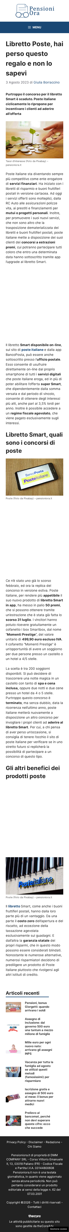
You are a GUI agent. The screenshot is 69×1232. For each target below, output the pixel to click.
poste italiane (32, 350)
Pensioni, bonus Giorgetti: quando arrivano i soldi (37, 1006)
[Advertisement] (34, 303)
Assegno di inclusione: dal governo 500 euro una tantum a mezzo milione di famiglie (39, 1026)
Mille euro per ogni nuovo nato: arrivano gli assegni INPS (38, 1047)
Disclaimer (36, 1142)
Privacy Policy (16, 1142)
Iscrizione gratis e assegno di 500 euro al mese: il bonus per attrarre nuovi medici (39, 1096)
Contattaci (34, 1207)
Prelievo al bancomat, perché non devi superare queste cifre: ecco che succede (37, 1120)
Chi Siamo (34, 1146)
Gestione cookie (58, 1229)
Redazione (53, 1142)
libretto (14, 906)
